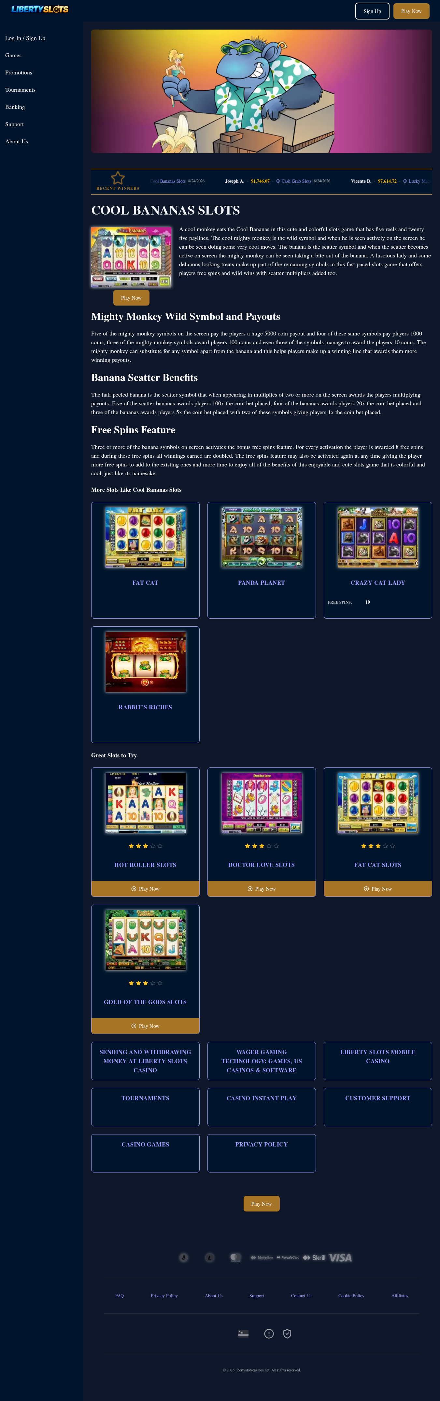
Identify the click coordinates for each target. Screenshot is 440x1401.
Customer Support (377, 1098)
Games (13, 55)
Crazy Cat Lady (378, 582)
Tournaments (20, 89)
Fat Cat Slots (378, 864)
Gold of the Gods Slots (145, 1002)
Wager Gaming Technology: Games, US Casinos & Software (261, 1061)
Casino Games (145, 1144)
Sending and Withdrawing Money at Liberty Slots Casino (145, 1061)
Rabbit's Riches (145, 707)
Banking (15, 107)
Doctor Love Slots (261, 864)
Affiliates (399, 1295)
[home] (43, 17)
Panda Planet (261, 582)
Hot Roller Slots (145, 864)
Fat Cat (145, 582)
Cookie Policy (351, 1295)
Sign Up (372, 10)
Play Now (411, 10)
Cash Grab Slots (273, 181)
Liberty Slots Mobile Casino (378, 1056)
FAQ (119, 1295)
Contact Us (301, 1295)
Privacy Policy (261, 1144)
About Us (16, 141)
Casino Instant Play (262, 1098)
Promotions (18, 72)
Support (14, 124)
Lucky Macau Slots (402, 181)
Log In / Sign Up (25, 38)
